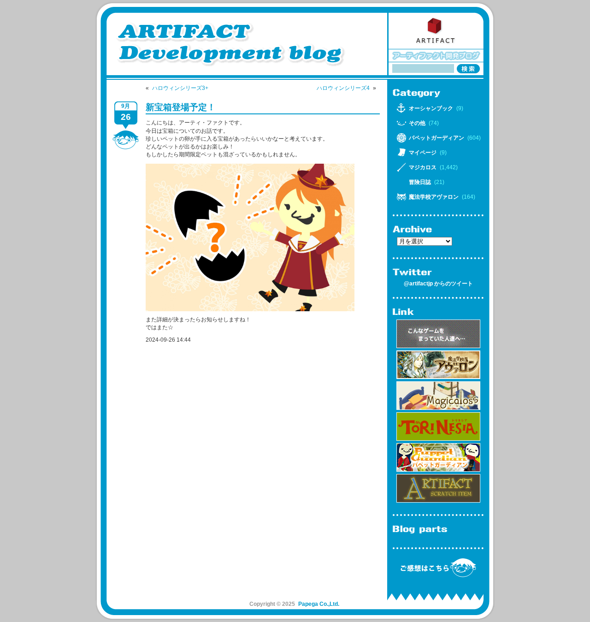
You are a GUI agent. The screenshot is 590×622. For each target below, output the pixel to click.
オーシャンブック (431, 108)
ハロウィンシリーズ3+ (180, 88)
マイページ (423, 152)
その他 (417, 123)
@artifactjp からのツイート (438, 283)
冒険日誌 (420, 182)
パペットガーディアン (436, 138)
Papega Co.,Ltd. (318, 604)
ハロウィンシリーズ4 (343, 88)
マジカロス (423, 167)
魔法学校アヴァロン (434, 197)
